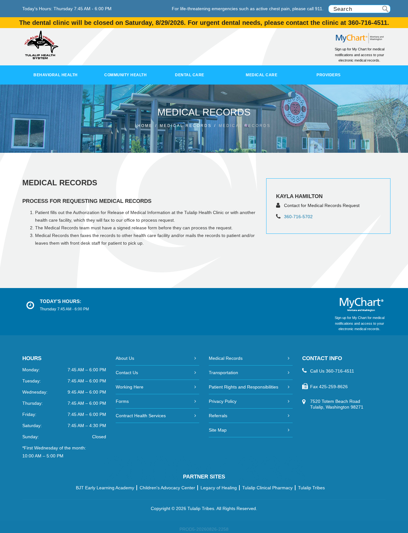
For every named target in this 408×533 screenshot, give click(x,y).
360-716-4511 (340, 371)
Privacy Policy (223, 401)
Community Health (125, 75)
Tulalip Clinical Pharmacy (267, 487)
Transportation (223, 372)
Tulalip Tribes (311, 487)
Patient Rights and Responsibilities (243, 386)
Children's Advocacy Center (167, 487)
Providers (329, 75)
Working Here (129, 386)
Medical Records (226, 358)
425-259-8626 (333, 386)
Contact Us (127, 372)
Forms (122, 401)
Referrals (218, 415)
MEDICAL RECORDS (186, 125)
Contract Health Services (141, 415)
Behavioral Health (55, 75)
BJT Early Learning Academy (105, 487)
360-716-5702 (298, 216)
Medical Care (261, 75)
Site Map (218, 430)
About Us (125, 358)
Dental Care (189, 75)
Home (145, 125)
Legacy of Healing (218, 487)
